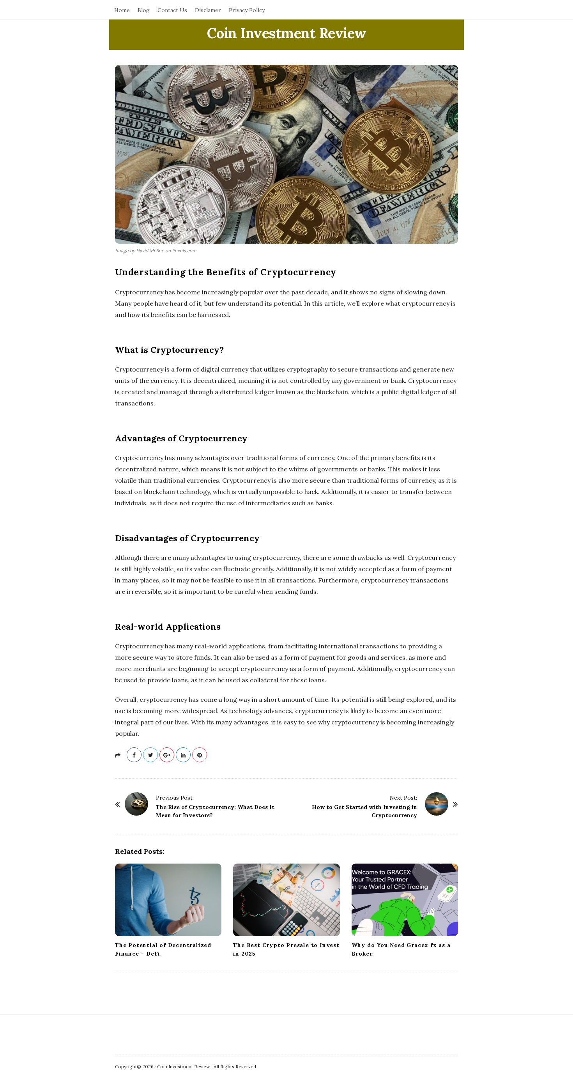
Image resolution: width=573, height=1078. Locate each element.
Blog (144, 10)
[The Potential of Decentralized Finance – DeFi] (168, 900)
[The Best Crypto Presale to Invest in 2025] (286, 900)
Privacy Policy (247, 10)
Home (122, 10)
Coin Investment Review (286, 33)
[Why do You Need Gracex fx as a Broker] (405, 900)
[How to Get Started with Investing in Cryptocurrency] (436, 804)
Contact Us (172, 10)
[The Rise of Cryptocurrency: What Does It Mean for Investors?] (136, 804)
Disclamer (208, 10)
